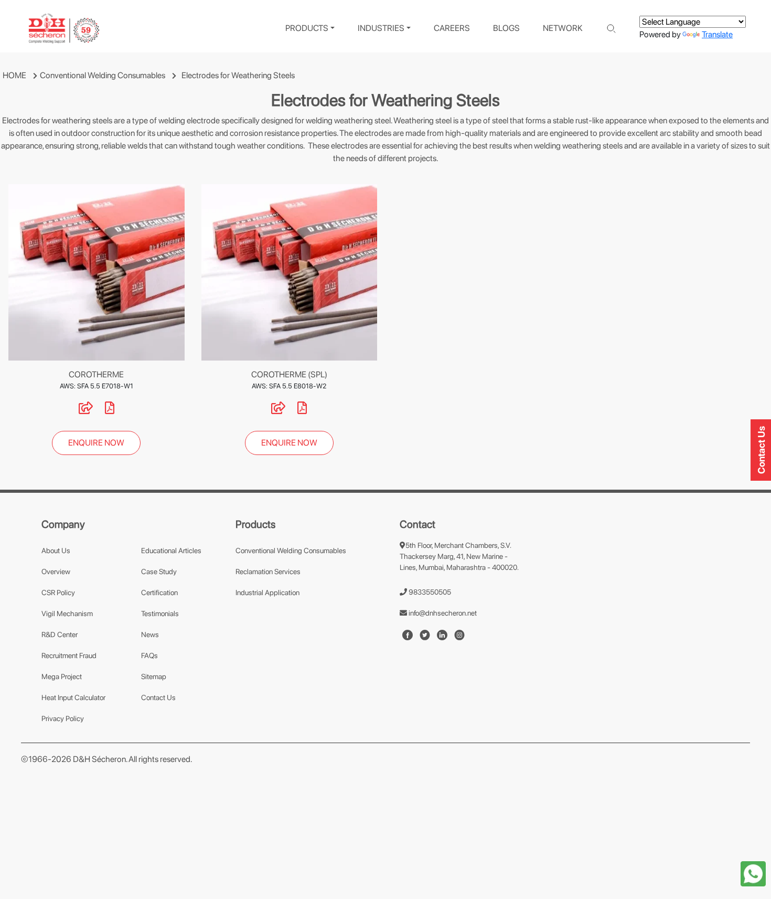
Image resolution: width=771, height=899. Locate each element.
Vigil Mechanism (67, 613)
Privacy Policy (62, 718)
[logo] (64, 28)
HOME (14, 75)
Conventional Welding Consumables (102, 75)
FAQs (149, 655)
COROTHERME (96, 374)
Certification (159, 592)
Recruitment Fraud (69, 655)
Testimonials (160, 613)
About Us (55, 550)
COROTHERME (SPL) (289, 374)
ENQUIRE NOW (96, 443)
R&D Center (59, 634)
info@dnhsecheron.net (442, 613)
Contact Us (158, 697)
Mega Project (61, 676)
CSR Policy (58, 592)
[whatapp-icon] (753, 873)
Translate (717, 34)
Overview (55, 571)
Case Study (159, 571)
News (150, 634)
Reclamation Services (268, 571)
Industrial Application (267, 592)
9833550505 (429, 592)
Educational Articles (171, 550)
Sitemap (153, 676)
